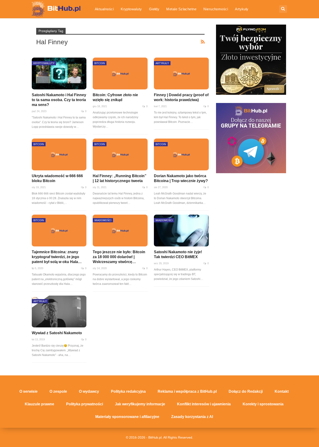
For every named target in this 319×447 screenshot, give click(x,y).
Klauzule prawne (39, 404)
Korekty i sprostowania (263, 404)
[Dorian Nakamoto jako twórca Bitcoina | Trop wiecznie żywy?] (181, 154)
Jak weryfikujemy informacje (140, 404)
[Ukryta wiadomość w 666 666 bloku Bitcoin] (59, 154)
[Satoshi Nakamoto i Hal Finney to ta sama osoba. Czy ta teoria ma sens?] (59, 73)
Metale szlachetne (181, 9)
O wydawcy (89, 391)
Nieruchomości (215, 9)
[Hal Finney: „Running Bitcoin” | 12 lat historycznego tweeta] (120, 154)
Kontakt (282, 391)
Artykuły (241, 9)
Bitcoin (99, 63)
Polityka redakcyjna (128, 391)
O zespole (58, 391)
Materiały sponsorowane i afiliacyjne (127, 417)
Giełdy (154, 9)
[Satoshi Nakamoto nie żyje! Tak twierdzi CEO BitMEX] (181, 230)
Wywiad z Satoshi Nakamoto (57, 333)
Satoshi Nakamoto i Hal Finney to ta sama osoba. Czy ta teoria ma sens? (59, 100)
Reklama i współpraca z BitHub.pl (187, 391)
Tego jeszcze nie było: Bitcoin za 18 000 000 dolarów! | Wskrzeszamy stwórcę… (119, 257)
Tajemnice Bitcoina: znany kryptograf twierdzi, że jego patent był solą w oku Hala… (57, 257)
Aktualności (104, 9)
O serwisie (28, 391)
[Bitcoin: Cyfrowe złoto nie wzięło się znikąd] (120, 73)
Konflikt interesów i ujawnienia (204, 404)
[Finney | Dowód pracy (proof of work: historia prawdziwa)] (181, 73)
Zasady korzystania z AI (192, 417)
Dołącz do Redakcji (246, 391)
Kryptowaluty (131, 9)
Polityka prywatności (84, 404)
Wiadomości (102, 220)
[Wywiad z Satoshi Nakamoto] (59, 311)
